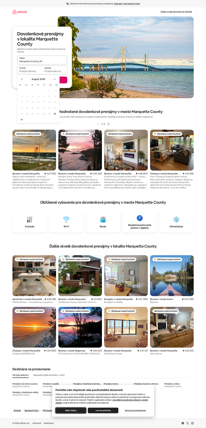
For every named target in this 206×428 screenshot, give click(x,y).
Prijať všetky (70, 410)
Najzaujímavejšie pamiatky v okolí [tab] (48, 375)
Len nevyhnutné (103, 410)
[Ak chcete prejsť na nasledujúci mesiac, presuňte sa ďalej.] (54, 79)
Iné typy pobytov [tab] (20, 375)
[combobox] (42, 61)
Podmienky (49, 423)
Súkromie (36, 423)
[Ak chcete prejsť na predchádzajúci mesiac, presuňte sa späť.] (22, 79)
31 (22, 119)
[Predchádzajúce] (98, 124)
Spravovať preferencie (135, 410)
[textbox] (29, 71)
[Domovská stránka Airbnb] (19, 11)
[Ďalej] (108, 124)
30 (55, 114)
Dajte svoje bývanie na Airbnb (176, 11)
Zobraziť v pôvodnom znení (127, 3)
